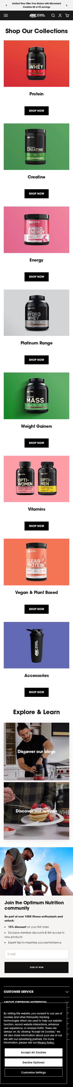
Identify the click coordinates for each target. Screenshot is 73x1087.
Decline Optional (34, 1062)
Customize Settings (33, 1072)
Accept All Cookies (33, 1052)
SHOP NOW (36, 110)
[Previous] (6, 5)
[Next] (66, 5)
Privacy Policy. (45, 1042)
